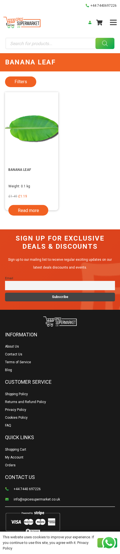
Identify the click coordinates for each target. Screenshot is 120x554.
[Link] (21, 22)
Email (9, 278)
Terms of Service (18, 362)
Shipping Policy (16, 394)
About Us (12, 346)
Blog (8, 370)
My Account (14, 457)
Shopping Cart (15, 449)
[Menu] (113, 22)
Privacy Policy (15, 410)
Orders (10, 465)
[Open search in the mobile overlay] (60, 43)
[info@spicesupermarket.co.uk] (9, 499)
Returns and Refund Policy (25, 402)
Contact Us (13, 354)
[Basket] (99, 22)
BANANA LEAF (19, 170)
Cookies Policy (16, 418)
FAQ (8, 425)
